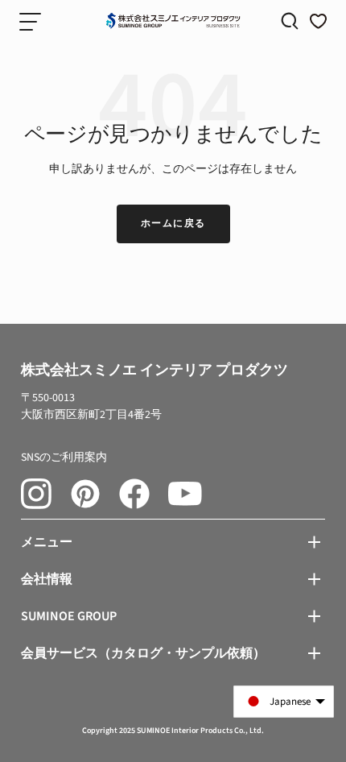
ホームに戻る (173, 223)
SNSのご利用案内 (64, 457)
